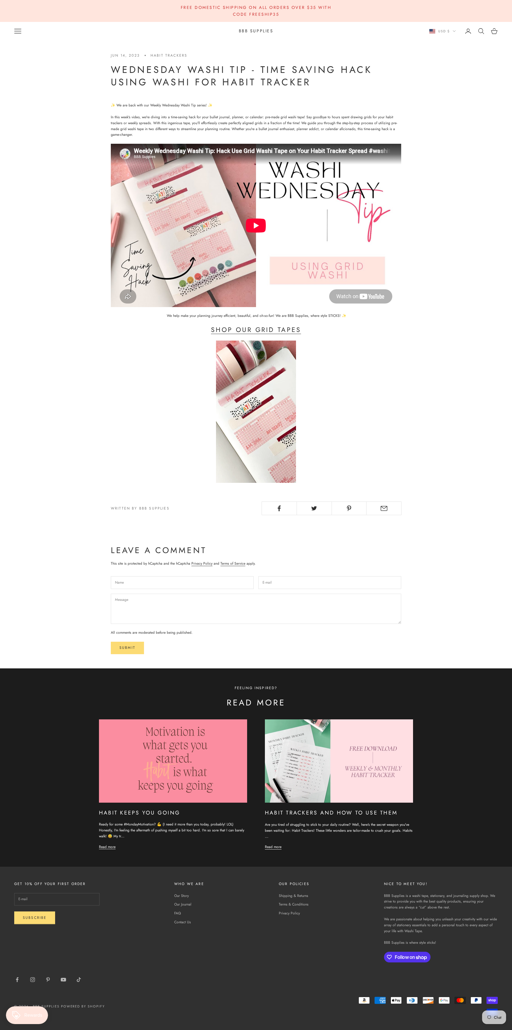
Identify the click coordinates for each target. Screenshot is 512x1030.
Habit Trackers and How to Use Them (331, 813)
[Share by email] (384, 508)
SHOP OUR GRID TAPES (256, 329)
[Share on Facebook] (279, 508)
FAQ (177, 913)
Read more (107, 846)
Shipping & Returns (293, 895)
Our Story (181, 895)
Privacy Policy (201, 563)
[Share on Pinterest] (349, 508)
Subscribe (35, 917)
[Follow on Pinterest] (48, 980)
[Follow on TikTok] (79, 980)
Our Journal (182, 904)
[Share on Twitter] (314, 508)
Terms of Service (232, 563)
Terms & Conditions (293, 904)
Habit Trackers (169, 55)
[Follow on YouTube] (63, 980)
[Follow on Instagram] (33, 980)
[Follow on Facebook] (17, 980)
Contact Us (182, 922)
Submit (127, 647)
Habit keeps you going (139, 813)
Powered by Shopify (83, 1006)
